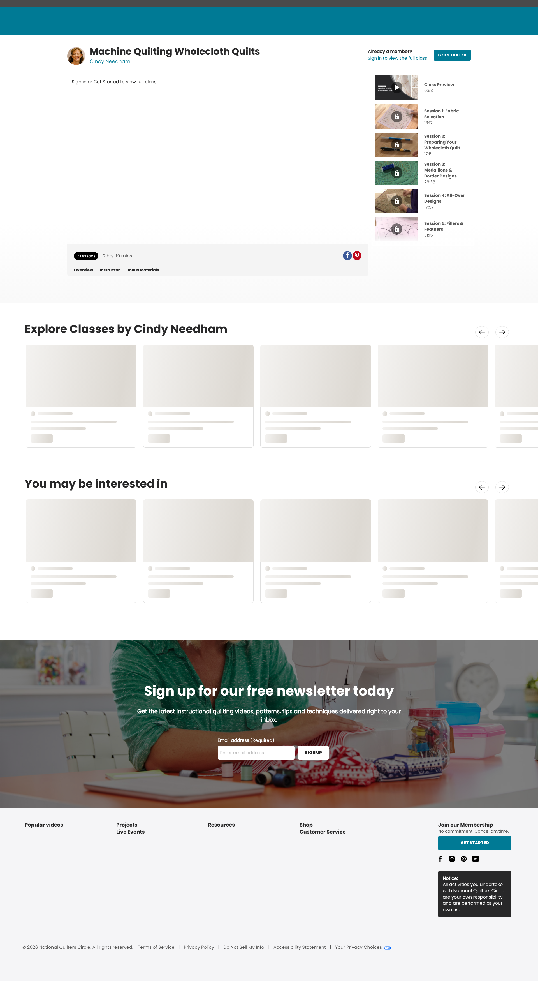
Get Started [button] (474, 843)
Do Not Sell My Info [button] (243, 947)
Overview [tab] (83, 270)
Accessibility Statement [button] (299, 947)
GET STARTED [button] (452, 55)
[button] (397, 55)
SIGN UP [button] (313, 752)
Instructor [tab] (110, 270)
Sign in (80, 82)
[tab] (423, 88)
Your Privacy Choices (358, 947)
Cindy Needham (110, 61)
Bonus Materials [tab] (143, 270)
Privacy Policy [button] (199, 947)
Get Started (107, 82)
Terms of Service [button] (156, 947)
